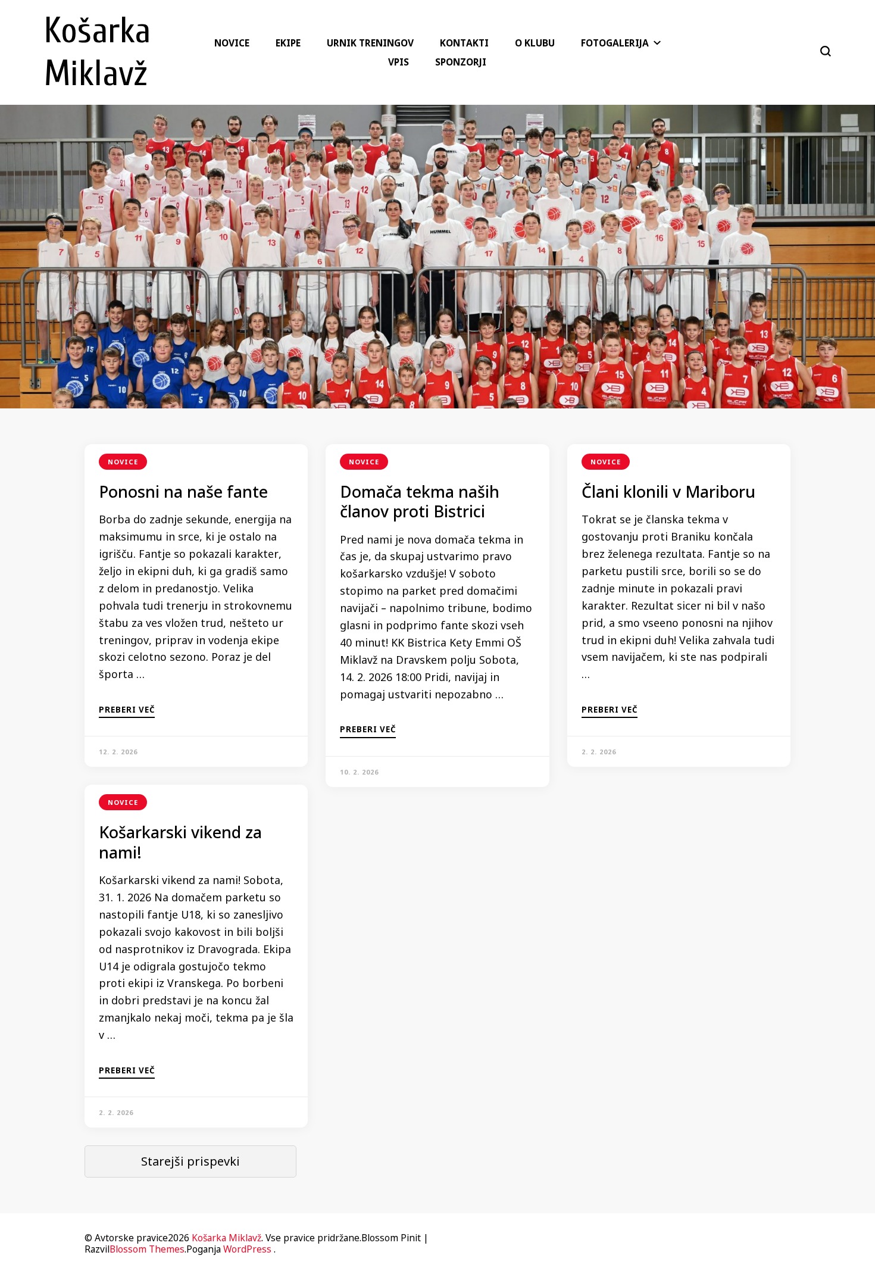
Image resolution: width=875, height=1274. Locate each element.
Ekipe (288, 42)
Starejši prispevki (190, 1161)
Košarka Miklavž (226, 1237)
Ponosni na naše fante (183, 491)
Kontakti (464, 42)
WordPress (247, 1249)
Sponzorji (460, 61)
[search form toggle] (825, 51)
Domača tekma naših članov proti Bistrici (419, 501)
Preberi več (127, 710)
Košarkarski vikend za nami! (180, 842)
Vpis (398, 61)
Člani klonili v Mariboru (668, 491)
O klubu (535, 42)
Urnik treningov (370, 42)
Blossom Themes (147, 1249)
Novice (231, 42)
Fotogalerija (615, 42)
